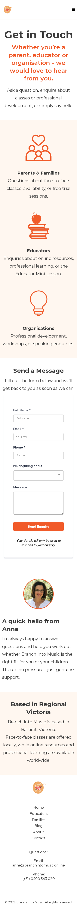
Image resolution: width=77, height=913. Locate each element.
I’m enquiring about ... (29, 466)
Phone (19, 447)
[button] (73, 10)
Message (20, 487)
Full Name (22, 410)
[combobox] (38, 475)
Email (18, 429)
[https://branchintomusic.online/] (7, 9)
